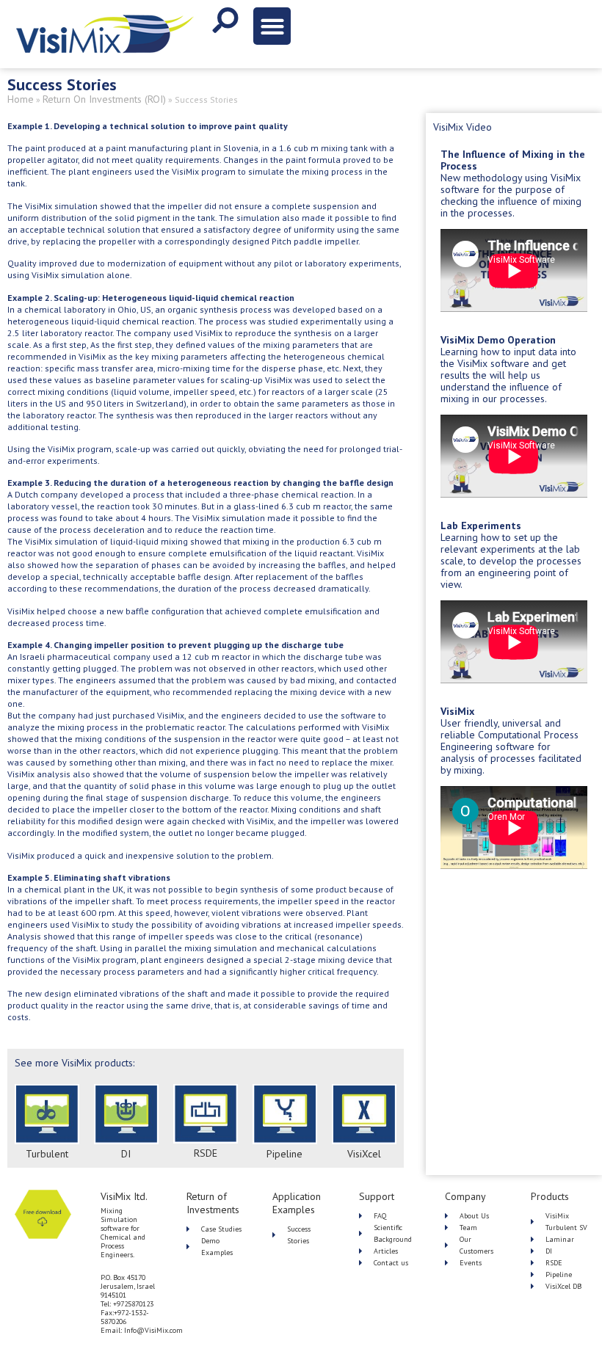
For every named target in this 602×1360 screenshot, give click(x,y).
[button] (272, 26)
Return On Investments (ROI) (104, 99)
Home (20, 99)
